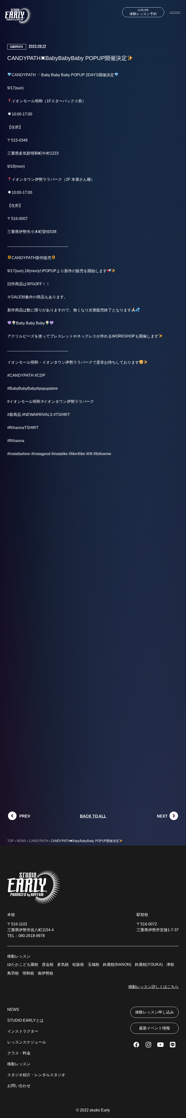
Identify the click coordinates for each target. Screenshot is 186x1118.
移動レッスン (19, 1064)
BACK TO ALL (93, 816)
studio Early (100, 1110)
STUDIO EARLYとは (25, 1020)
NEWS (13, 1009)
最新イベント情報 (154, 1028)
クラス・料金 (19, 1053)
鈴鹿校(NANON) (117, 964)
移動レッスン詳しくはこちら (153, 987)
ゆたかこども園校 (22, 964)
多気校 (63, 964)
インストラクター (22, 1031)
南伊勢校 (45, 973)
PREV (24, 816)
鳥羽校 (13, 973)
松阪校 (78, 964)
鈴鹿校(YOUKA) (149, 964)
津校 (170, 964)
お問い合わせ (19, 1086)
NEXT (162, 816)
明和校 (28, 973)
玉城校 (93, 964)
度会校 (48, 964)
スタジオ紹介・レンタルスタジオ (36, 1075)
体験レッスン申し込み (154, 1012)
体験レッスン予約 (143, 12)
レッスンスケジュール (26, 1042)
